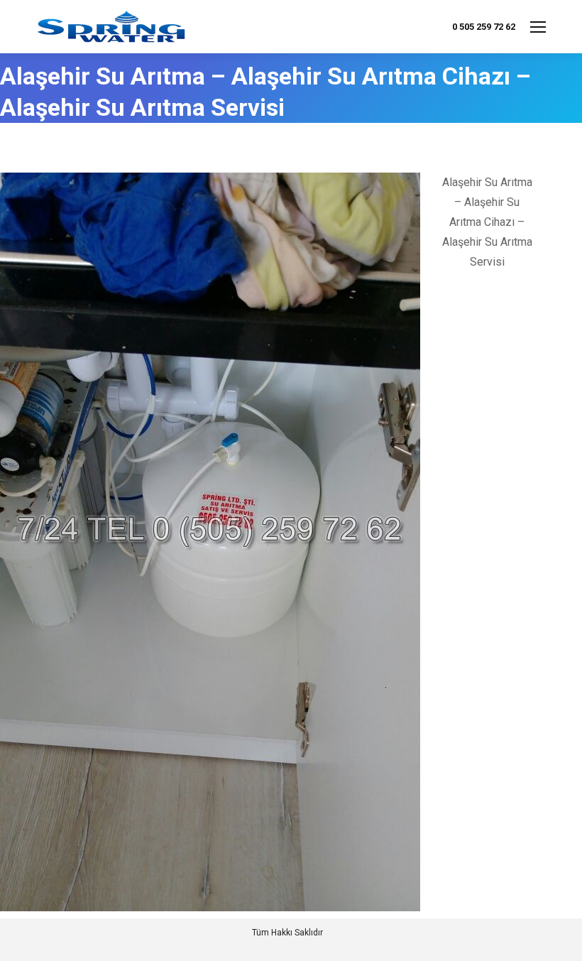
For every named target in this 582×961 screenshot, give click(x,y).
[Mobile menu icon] (538, 27)
